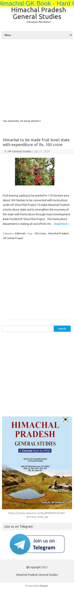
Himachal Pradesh (58, 233)
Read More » (61, 223)
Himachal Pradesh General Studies (38, 13)
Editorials (20, 233)
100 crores (40, 233)
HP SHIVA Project (13, 238)
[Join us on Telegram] (37, 544)
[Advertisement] (37, 77)
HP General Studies (20, 151)
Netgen (44, 585)
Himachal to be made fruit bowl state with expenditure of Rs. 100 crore (36, 142)
